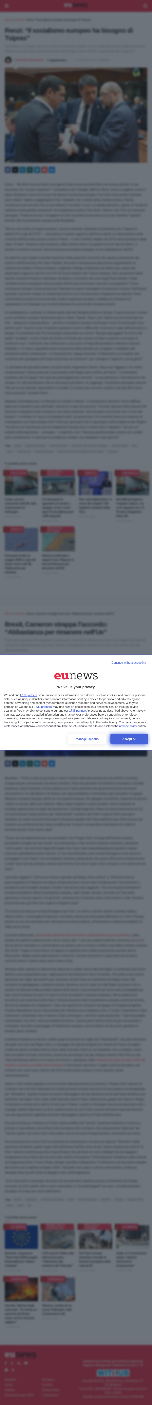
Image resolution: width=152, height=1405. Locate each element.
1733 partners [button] (28, 695)
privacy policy (128, 726)
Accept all (129, 739)
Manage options (87, 739)
